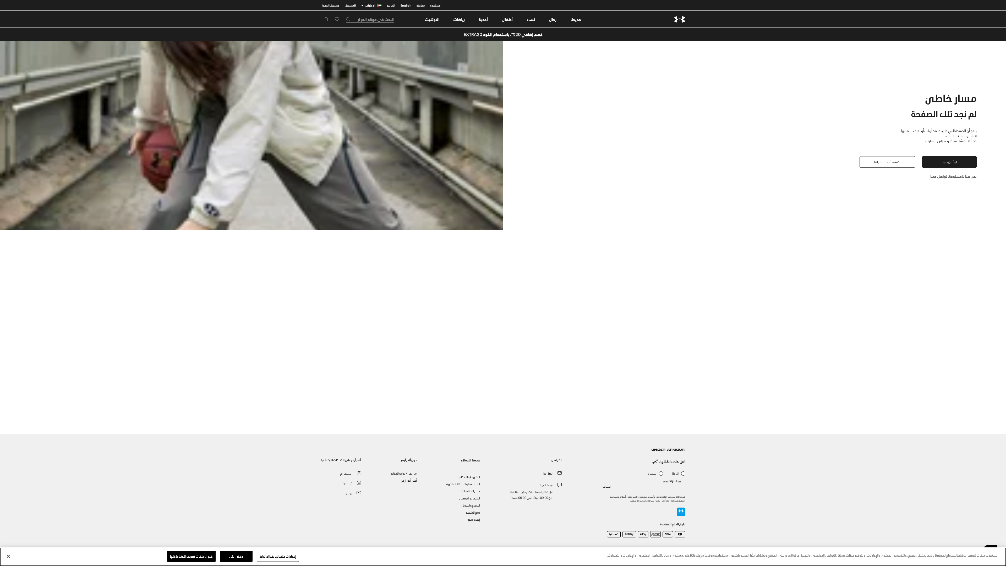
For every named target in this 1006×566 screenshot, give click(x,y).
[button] (553, 19)
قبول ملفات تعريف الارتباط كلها (191, 556)
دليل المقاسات (471, 491)
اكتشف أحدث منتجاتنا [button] (887, 161)
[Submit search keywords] (349, 19)
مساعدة (435, 5)
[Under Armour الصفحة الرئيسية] (679, 19)
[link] (576, 19)
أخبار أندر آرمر (409, 480)
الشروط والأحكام (629, 496)
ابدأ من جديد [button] (949, 161)
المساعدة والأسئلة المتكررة (463, 484)
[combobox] (370, 19)
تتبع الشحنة (473, 512)
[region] (503, 556)
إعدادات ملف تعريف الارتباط (278, 556)
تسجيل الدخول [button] (330, 5)
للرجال (675, 473)
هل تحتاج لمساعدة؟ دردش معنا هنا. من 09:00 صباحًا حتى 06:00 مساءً (531, 494)
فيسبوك (346, 483)
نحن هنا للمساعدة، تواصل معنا (953, 175)
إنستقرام (346, 473)
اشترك (607, 486)
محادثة (421, 5)
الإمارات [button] (370, 5)
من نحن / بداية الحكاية (404, 473)
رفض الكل (236, 556)
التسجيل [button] (350, 5)
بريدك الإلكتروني (672, 481)
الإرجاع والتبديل (471, 505)
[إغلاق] (8, 556)
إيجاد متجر (474, 519)
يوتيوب (347, 492)
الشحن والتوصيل (470, 498)
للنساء (652, 473)
